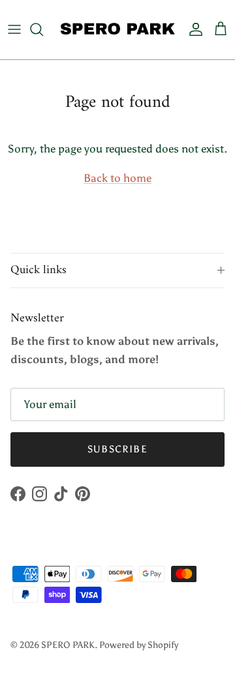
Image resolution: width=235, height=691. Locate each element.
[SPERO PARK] (117, 30)
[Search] (43, 29)
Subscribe (117, 449)
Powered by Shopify (138, 645)
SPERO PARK (68, 645)
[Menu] (14, 29)
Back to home (117, 177)
